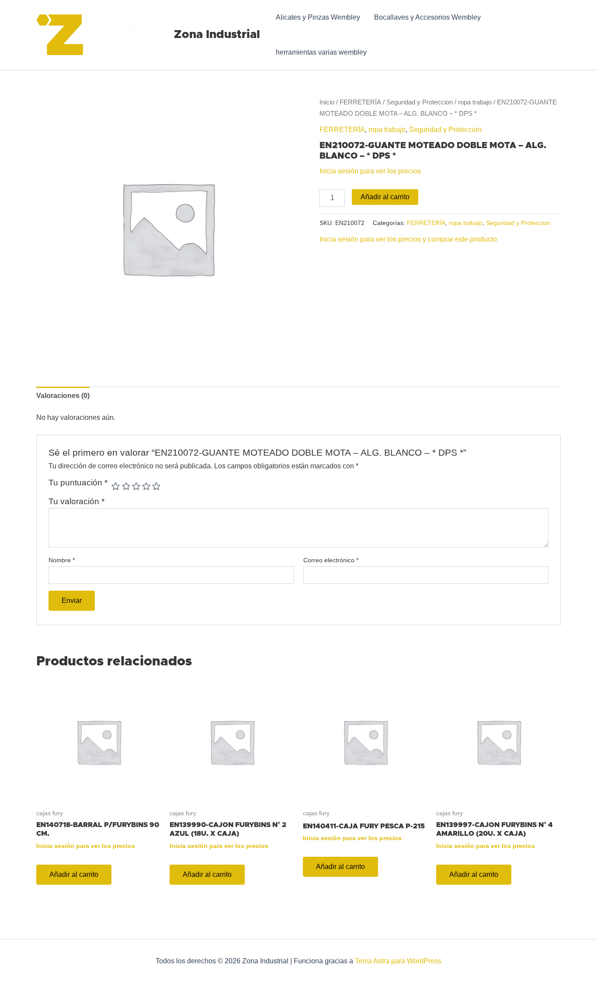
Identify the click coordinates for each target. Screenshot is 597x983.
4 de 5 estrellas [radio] (146, 486)
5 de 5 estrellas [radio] (156, 486)
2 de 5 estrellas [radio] (126, 486)
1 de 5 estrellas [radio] (115, 486)
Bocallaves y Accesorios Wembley (427, 17)
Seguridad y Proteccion (419, 102)
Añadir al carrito (385, 197)
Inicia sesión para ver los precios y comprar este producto (408, 239)
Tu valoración (76, 501)
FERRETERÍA (360, 102)
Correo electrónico (330, 560)
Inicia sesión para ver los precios (370, 171)
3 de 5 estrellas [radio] (136, 486)
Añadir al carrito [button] (73, 874)
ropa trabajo (475, 102)
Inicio (326, 102)
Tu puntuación (78, 482)
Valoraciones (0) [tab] (63, 395)
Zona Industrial (217, 34)
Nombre (62, 560)
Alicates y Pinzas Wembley (318, 17)
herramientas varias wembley (321, 52)
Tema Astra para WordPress (398, 961)
